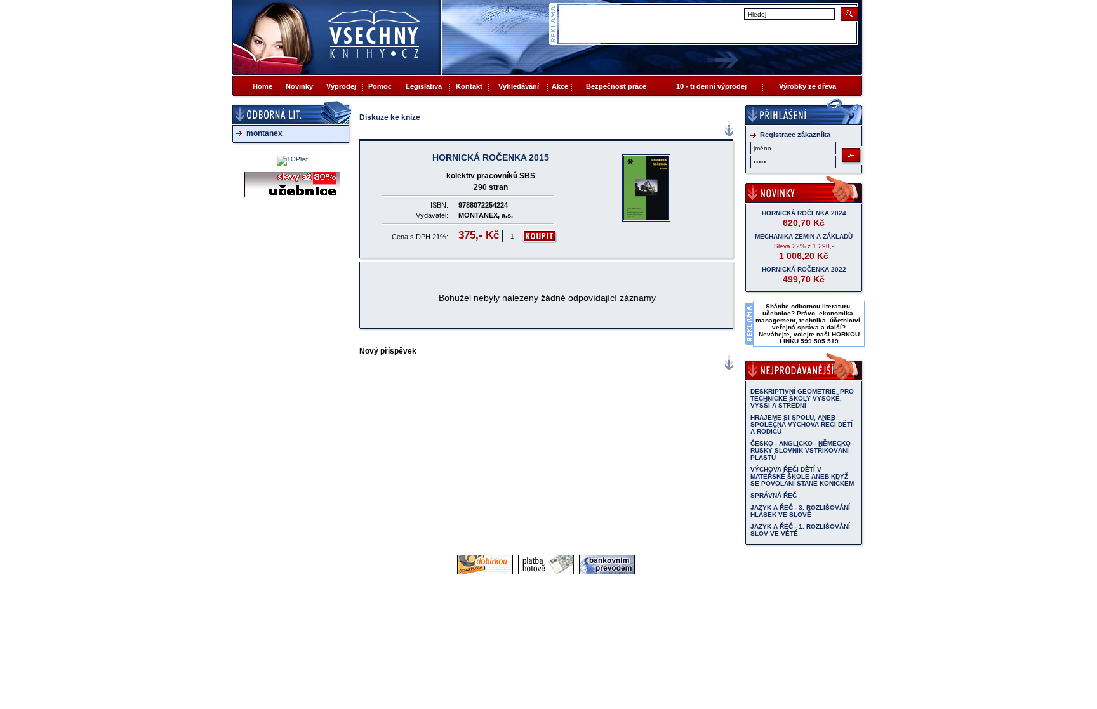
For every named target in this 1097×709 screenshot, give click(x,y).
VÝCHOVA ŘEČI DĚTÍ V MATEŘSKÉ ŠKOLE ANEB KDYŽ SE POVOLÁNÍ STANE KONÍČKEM (802, 476)
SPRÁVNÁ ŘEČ (773, 495)
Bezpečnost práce (616, 86)
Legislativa (424, 86)
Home (262, 86)
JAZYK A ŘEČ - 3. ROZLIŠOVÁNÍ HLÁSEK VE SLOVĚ (800, 511)
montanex (264, 133)
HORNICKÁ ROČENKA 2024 (804, 212)
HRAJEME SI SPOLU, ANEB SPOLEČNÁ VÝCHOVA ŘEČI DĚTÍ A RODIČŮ (801, 424)
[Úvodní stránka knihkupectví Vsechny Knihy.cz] (337, 37)
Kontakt (469, 86)
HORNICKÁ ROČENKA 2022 (804, 269)
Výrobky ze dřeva (807, 86)
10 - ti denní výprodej (711, 86)
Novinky (299, 86)
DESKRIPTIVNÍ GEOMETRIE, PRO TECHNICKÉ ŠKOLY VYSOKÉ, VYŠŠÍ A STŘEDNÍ (802, 398)
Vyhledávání (518, 86)
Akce (560, 86)
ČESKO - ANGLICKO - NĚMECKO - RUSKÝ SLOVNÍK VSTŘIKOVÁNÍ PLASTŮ (802, 450)
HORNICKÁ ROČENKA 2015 (490, 157)
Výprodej (341, 86)
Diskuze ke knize (389, 117)
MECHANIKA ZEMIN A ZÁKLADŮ (804, 236)
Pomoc (380, 86)
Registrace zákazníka (795, 134)
